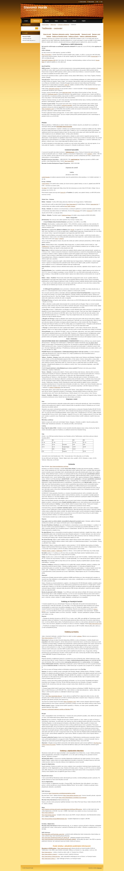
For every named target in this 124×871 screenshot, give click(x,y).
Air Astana (77, 210)
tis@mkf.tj (89, 153)
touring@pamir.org (92, 88)
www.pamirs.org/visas (54, 88)
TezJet (72, 229)
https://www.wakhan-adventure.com (72, 795)
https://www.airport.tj (72, 204)
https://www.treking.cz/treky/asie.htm (51, 856)
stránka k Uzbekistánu (54, 387)
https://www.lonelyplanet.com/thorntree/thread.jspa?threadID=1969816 (59, 839)
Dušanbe (49, 36)
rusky (56, 238)
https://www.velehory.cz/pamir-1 (49, 854)
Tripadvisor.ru (45, 246)
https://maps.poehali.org (48, 812)
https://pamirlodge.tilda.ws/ (55, 696)
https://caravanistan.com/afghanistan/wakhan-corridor (62, 793)
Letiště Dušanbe (46, 177)
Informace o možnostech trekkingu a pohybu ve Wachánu (56, 709)
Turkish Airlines (45, 183)
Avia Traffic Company (70, 206)
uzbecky (61, 238)
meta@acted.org (75, 159)
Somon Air (62, 192)
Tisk (101, 1)
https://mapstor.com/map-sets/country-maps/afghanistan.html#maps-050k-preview (62, 809)
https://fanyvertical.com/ (95, 623)
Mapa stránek (91, 1)
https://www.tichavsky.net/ (64, 848)
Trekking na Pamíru (73, 36)
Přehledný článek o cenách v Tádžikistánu (52, 550)
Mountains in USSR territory (49, 848)
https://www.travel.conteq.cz (49, 858)
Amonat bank (94, 56)
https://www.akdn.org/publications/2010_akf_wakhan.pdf (55, 837)
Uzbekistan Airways (66, 215)
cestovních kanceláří (67, 105)
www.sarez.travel (67, 92)
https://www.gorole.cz (47, 852)
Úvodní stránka (45, 24)
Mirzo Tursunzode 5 (46, 54)
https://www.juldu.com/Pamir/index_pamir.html (53, 834)
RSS (97, 1)
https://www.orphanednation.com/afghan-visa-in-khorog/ (72, 797)
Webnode (99, 868)
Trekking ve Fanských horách (59, 36)
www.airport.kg (94, 204)
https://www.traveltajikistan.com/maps (59, 466)
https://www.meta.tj (69, 161)
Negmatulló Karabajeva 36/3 (49, 60)
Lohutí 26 (66, 84)
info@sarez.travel (52, 94)
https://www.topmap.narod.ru (49, 814)
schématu (79, 636)
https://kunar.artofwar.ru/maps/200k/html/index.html (54, 818)
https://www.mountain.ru (47, 638)
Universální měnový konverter (64, 126)
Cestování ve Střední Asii (63, 24)
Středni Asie (53, 24)
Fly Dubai (44, 188)
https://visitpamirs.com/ (48, 108)
